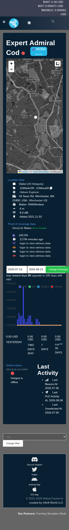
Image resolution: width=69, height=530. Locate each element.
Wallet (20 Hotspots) (31, 183)
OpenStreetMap (41, 171)
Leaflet (25, 171)
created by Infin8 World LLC (46, 502)
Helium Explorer (29, 192)
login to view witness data (35, 243)
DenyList (17, 227)
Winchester (36, 200)
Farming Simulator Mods (51, 513)
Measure (58, 63)
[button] (11, 63)
